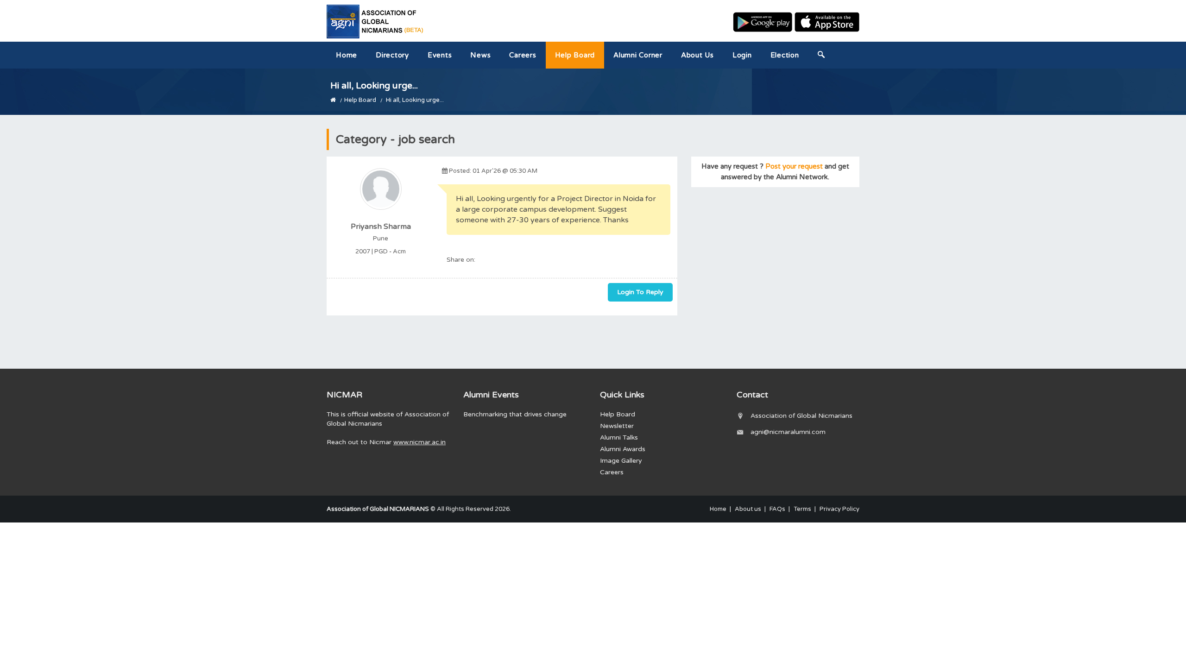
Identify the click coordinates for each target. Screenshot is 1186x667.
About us (697, 55)
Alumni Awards (622, 449)
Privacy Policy (839, 509)
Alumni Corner (637, 55)
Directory (392, 55)
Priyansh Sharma (381, 226)
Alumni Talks (619, 437)
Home (346, 55)
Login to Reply (640, 292)
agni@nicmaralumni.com (788, 432)
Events (440, 55)
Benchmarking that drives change (515, 414)
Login (742, 55)
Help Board (575, 55)
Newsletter (617, 426)
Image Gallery (621, 461)
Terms (802, 509)
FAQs (777, 509)
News (480, 55)
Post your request (794, 166)
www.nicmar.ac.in (419, 442)
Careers (522, 55)
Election (784, 55)
